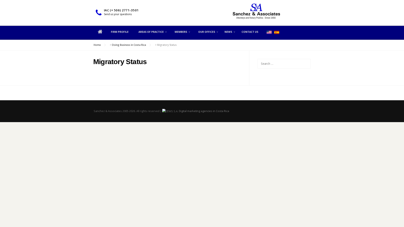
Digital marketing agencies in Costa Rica (204, 111)
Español (276, 32)
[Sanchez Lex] (256, 12)
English (269, 32)
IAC (106, 10)
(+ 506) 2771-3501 (124, 10)
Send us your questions (118, 14)
